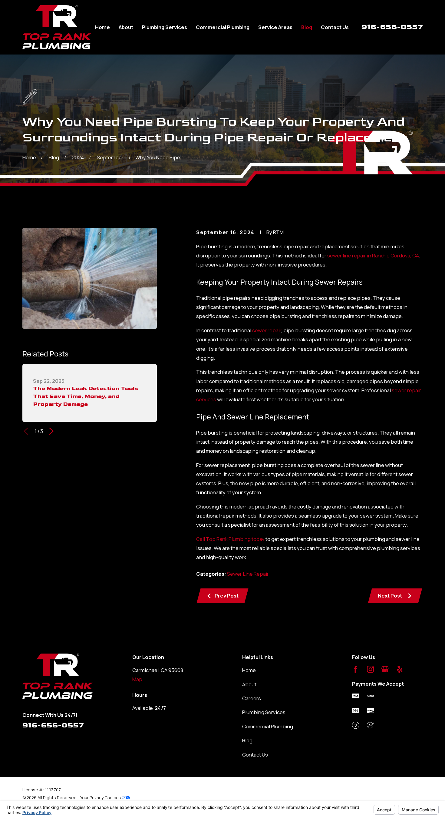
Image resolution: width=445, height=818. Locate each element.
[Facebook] (355, 669)
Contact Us (255, 754)
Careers (251, 698)
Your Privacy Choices (101, 797)
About (249, 684)
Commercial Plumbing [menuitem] (222, 27)
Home (249, 670)
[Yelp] (399, 669)
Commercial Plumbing (267, 726)
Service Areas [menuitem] (275, 27)
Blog (247, 740)
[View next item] (51, 431)
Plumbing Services (263, 712)
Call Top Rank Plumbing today (230, 538)
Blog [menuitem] (306, 27)
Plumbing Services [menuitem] (164, 27)
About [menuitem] (126, 27)
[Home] (56, 27)
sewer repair (266, 330)
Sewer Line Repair (248, 573)
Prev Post (227, 595)
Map (137, 679)
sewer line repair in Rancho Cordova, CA (373, 255)
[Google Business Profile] (384, 669)
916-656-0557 (392, 26)
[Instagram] (370, 669)
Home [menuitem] (102, 27)
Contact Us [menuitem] (335, 27)
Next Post (390, 595)
